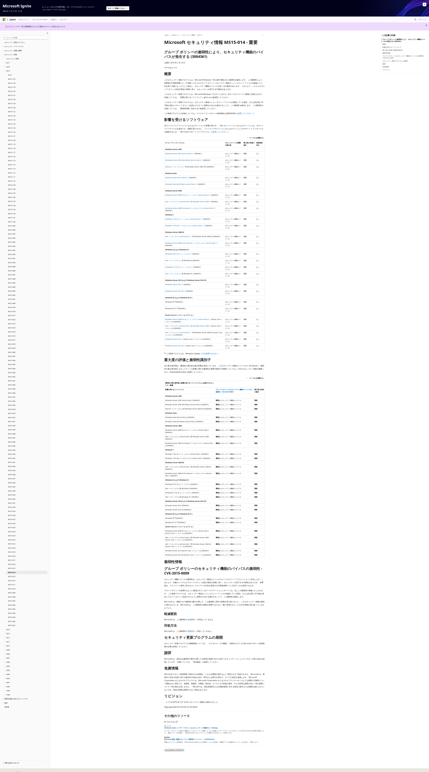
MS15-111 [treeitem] (11, 177)
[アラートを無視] (424, 4)
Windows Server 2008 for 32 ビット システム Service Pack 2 (187, 195)
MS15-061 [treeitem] (11, 381)
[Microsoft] (4, 19)
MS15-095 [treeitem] (11, 242)
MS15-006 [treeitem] (11, 605)
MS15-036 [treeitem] (11, 483)
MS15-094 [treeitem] (11, 246)
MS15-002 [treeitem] (11, 621)
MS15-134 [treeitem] (11, 83)
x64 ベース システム (172, 260)
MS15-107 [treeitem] (11, 193)
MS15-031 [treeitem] (11, 503)
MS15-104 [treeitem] (11, 205)
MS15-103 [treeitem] (11, 209)
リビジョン (386, 70)
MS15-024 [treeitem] (11, 532)
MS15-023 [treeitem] (11, 536)
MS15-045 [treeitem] (11, 446)
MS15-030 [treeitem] (11, 507)
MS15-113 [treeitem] (11, 169)
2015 (199, 35)
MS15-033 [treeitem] (11, 495)
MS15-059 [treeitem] (11, 389)
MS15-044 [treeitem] (11, 450)
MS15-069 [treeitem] (11, 348)
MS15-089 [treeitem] (11, 267)
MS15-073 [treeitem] (11, 332)
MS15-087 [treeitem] (11, 275)
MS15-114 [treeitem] (11, 165)
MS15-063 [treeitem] (11, 373)
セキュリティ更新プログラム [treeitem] (14, 42)
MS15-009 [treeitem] (11, 593)
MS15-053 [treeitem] (11, 413)
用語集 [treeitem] (6, 707)
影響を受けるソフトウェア (392, 47)
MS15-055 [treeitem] (11, 405)
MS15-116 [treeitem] (11, 156)
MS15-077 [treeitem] (11, 315)
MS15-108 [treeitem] (11, 189)
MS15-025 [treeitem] (11, 527)
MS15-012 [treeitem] (11, 581)
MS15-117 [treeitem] (11, 152)
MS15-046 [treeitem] (11, 442)
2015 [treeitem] (10, 75)
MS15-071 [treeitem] (11, 340)
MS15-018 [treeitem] (11, 556)
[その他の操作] (263, 35)
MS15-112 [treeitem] (11, 173)
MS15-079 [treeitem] (11, 307)
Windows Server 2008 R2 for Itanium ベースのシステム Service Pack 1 (191, 243)
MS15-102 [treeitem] (11, 214)
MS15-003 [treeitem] (11, 617)
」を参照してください (218, 132)
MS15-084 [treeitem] (11, 287)
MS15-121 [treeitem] (11, 136)
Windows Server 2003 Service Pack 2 (178, 153)
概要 (384, 44)
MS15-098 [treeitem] (11, 230)
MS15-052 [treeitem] (11, 417)
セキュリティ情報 (188, 35)
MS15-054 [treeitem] (11, 409)
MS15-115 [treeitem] (11, 161)
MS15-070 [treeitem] (11, 344)
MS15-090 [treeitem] (11, 263)
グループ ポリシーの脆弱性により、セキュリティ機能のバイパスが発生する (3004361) (404, 40)
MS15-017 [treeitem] (11, 560)
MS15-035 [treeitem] (11, 487)
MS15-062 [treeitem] (11, 377)
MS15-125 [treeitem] (11, 120)
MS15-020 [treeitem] (11, 548)
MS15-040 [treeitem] (11, 466)
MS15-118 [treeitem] (11, 148)
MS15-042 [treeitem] (11, 458)
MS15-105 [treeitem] (11, 201)
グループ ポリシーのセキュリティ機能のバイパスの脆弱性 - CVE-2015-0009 (404, 57)
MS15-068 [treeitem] (11, 352)
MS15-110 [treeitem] (11, 181)
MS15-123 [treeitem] (11, 128)
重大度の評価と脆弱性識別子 (393, 50)
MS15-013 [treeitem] (11, 576)
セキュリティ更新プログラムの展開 (395, 61)
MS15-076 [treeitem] (11, 320)
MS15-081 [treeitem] (11, 299)
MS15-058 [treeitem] (11, 393)
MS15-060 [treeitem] (11, 385)
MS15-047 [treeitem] (11, 438)
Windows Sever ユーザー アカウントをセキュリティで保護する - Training (191, 728)
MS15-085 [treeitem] (11, 283)
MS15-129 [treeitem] (11, 103)
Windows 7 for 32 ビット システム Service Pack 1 (183, 219)
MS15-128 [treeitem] (11, 108)
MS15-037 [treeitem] (11, 479)
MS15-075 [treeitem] (11, 324)
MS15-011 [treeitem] (11, 585)
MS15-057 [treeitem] (11, 397)
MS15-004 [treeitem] (11, 613)
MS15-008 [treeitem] (11, 597)
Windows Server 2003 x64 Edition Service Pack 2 (183, 160)
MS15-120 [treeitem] (11, 140)
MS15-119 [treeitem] (11, 144)
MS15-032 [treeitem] (11, 499)
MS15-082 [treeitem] (11, 295)
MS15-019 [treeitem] (11, 552)
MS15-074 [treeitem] (11, 328)
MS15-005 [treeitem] (11, 609)
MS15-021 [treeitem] (11, 544)
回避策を (191, 631)
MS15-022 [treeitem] (11, 540)
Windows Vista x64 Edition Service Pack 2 (180, 184)
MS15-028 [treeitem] (11, 515)
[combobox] (25, 37)
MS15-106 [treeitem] (11, 197)
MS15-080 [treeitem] (11, 303)
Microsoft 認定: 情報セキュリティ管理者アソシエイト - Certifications (189, 739)
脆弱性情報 (386, 53)
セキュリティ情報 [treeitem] (12, 59)
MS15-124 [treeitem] (11, 124)
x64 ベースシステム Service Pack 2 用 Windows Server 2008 (187, 202)
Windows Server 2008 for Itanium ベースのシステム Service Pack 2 (189, 208)
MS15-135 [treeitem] (11, 79)
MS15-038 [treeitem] (11, 475)
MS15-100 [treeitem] (11, 222)
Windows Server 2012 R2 (174, 291)
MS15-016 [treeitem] (11, 564)
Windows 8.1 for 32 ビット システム (178, 267)
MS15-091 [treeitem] (11, 258)
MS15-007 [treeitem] (11, 601)
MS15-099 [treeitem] (11, 226)
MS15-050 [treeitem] (11, 426)
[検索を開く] (415, 20)
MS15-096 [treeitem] (11, 238)
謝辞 (384, 64)
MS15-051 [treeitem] (11, 421)
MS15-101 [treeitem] (11, 218)
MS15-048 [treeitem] (11, 434)
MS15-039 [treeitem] (11, 470)
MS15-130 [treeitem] (11, 99)
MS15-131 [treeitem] (11, 95)
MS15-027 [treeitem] (11, 519)
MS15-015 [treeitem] (11, 568)
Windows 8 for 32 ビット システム (177, 254)
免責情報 (386, 67)
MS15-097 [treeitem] (11, 234)
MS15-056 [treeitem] (11, 401)
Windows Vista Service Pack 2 (176, 177)
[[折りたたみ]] (47, 33)
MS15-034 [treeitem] (11, 491)
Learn (167, 35)
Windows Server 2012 (173, 284)
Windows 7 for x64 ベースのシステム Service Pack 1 (184, 226)
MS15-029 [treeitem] (11, 511)
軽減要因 (191, 619)
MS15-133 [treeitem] (11, 87)
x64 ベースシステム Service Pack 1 (177, 236)
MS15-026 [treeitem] (11, 523)
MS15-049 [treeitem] (11, 430)
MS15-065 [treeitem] (11, 364)
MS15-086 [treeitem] (11, 279)
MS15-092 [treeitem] (11, 254)
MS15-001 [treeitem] (11, 625)
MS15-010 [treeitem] (11, 589)
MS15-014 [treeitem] (11, 572)
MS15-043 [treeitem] (11, 454)
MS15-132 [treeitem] (11, 91)
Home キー (176, 35)
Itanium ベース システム (174, 167)
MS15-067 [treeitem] (11, 356)
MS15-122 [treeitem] (11, 132)
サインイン (422, 19)
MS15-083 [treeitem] (11, 291)
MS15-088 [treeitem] (11, 271)
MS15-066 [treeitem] (11, 360)
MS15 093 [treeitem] (11, 250)
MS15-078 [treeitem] (11, 311)
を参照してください (244, 113)
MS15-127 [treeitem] (11, 112)
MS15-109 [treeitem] (11, 185)
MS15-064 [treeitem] (11, 369)
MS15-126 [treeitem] (11, 116)
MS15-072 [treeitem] (11, 336)
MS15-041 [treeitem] (11, 462)
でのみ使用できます (208, 353)
